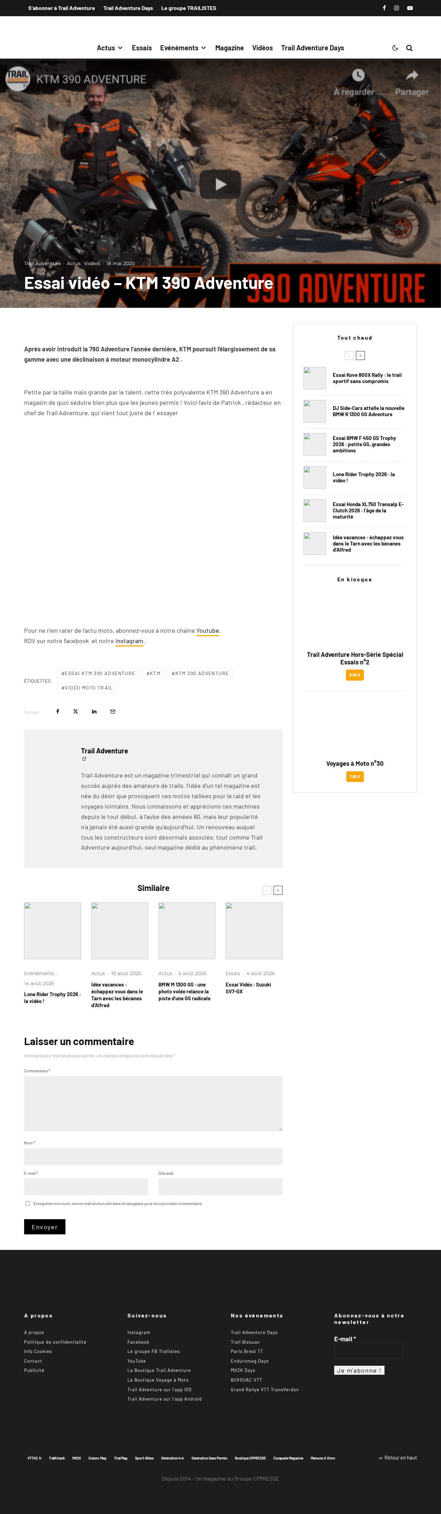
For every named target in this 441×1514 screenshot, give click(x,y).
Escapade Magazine (288, 1458)
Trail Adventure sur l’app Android (164, 1399)
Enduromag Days (250, 1361)
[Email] (112, 711)
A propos (34, 1332)
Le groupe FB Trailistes (153, 1351)
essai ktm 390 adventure (100, 673)
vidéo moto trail (89, 688)
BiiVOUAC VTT (246, 1380)
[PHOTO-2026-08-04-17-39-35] (52, 930)
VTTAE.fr (35, 1458)
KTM (155, 673)
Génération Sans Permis (209, 1458)
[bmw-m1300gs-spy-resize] (186, 930)
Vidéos (262, 47)
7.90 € (355, 776)
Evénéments (179, 47)
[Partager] (57, 711)
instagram (129, 640)
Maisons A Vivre (323, 1458)
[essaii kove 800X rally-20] (315, 378)
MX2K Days (243, 1370)
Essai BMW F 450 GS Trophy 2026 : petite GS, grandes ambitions (364, 444)
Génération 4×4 (172, 1458)
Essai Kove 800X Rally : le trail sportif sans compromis (367, 378)
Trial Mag (120, 1458)
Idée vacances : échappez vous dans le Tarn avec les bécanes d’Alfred (117, 994)
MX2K (76, 1458)
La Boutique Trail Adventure (159, 1370)
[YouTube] (410, 8)
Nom (29, 1142)
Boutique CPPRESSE (250, 1458)
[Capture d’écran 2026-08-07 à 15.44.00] (119, 930)
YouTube (136, 1361)
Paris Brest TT (247, 1351)
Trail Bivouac (245, 1342)
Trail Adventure (42, 263)
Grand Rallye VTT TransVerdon (265, 1389)
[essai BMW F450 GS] (315, 444)
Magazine (229, 47)
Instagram (139, 1332)
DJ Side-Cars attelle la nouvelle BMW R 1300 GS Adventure (368, 411)
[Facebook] (384, 8)
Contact (33, 1361)
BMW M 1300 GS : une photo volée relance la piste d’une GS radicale (184, 991)
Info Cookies (38, 1351)
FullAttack (57, 1458)
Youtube (207, 630)
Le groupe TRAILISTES (188, 7)
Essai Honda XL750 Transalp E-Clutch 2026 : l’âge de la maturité (368, 510)
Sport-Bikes (144, 1458)
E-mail (31, 1173)
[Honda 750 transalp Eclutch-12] (315, 510)
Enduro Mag (97, 1458)
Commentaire (37, 1070)
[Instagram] (396, 8)
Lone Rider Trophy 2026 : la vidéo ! (52, 997)
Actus (106, 47)
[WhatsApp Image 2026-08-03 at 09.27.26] (254, 930)
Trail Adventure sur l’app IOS (159, 1389)
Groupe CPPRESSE (256, 1478)
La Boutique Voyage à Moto (158, 1380)
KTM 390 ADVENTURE (202, 673)
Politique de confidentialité (55, 1342)
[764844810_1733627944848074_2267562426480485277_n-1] (315, 411)
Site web (166, 1173)
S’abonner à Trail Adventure (61, 7)
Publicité (34, 1370)
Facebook (138, 1342)
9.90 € (354, 674)
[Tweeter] (75, 711)
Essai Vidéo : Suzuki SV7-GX (248, 987)
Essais (142, 47)
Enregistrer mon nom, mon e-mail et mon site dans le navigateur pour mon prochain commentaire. (118, 1203)
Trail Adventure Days (128, 7)
